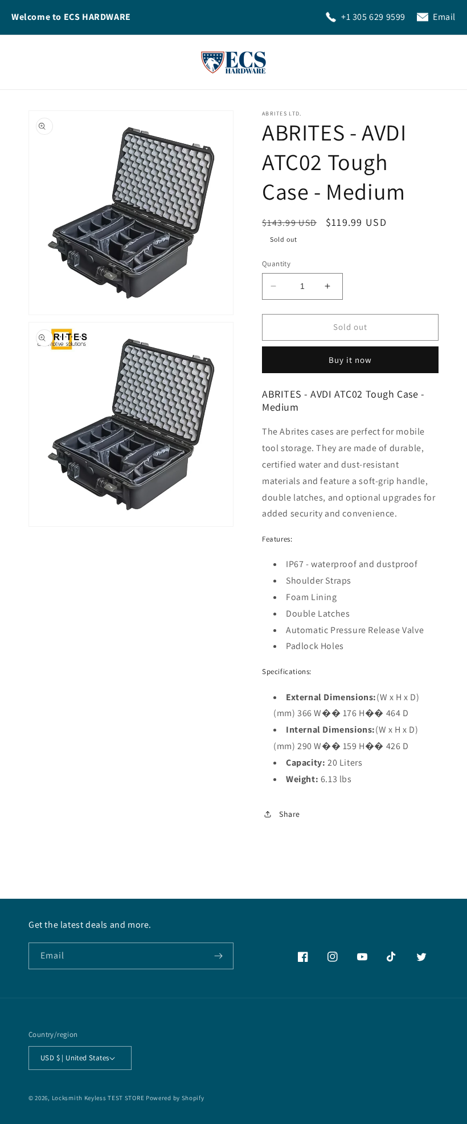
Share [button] (289, 814)
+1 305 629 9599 (373, 17)
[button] (443, 62)
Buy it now (350, 359)
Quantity (276, 263)
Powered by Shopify (175, 1098)
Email (444, 17)
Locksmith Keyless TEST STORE (98, 1098)
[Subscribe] (220, 956)
